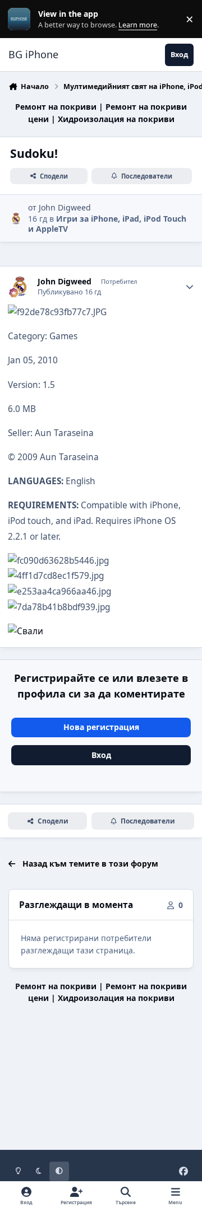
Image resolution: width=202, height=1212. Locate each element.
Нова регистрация (101, 727)
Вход (101, 755)
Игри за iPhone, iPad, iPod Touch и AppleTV (107, 223)
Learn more (21, 19)
